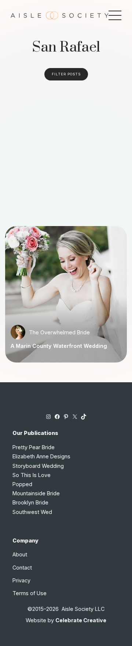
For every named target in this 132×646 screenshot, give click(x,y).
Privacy (21, 580)
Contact (22, 567)
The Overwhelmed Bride (59, 332)
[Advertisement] (66, 150)
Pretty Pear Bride (33, 447)
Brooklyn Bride (30, 502)
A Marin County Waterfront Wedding (59, 346)
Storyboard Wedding (38, 466)
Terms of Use (29, 593)
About (19, 554)
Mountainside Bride (36, 493)
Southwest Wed (32, 512)
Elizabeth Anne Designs (41, 456)
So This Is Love (31, 475)
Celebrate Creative (80, 620)
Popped (22, 484)
